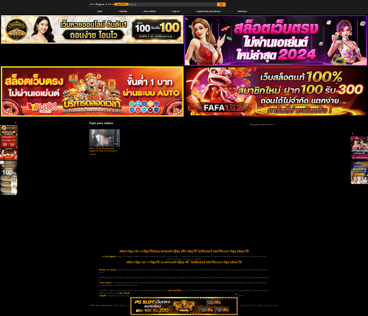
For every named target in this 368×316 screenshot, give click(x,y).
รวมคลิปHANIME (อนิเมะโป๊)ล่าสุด (208, 11)
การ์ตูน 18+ (176, 11)
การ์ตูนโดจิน (122, 11)
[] (221, 4)
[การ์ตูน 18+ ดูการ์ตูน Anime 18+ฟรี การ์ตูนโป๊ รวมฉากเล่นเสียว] (109, 4)
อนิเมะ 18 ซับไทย (150, 11)
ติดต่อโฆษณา (242, 11)
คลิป (103, 257)
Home (99, 11)
